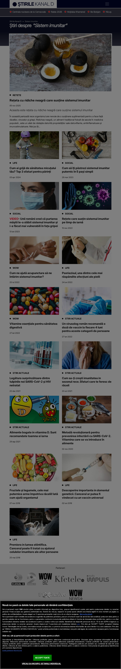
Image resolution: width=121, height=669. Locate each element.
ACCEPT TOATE (42, 658)
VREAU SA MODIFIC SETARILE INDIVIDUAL (41, 663)
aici (78, 624)
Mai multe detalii (86, 614)
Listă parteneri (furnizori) (12, 651)
